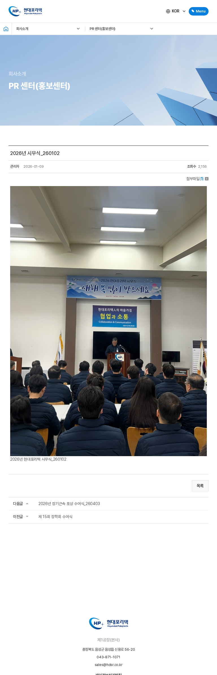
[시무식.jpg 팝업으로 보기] (108, 189)
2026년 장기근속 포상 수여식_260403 (69, 503)
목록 (200, 485)
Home (6, 29)
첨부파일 (195, 178)
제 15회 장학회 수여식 (55, 516)
